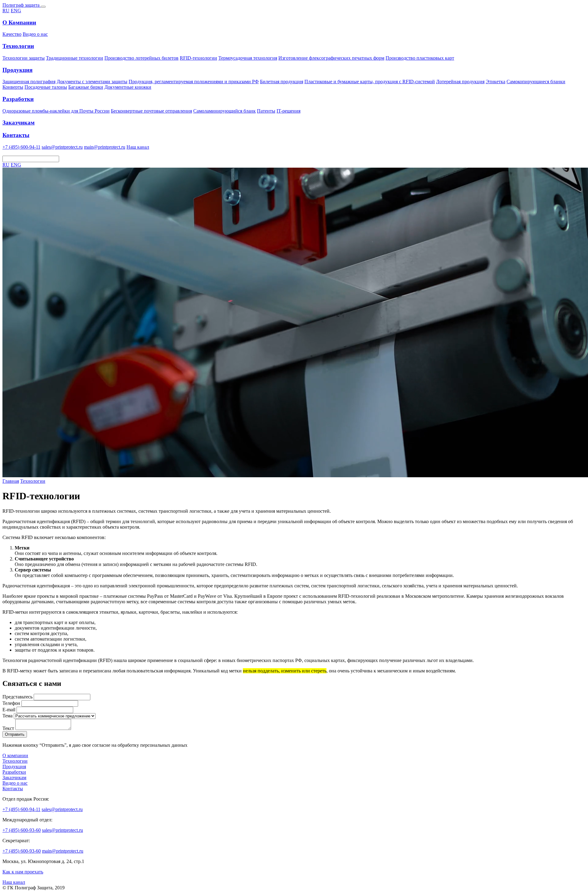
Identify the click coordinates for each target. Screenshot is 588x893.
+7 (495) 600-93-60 (21, 830)
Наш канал (137, 147)
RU (5, 10)
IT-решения (288, 110)
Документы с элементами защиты (92, 81)
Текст (8, 728)
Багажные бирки (85, 87)
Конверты (12, 87)
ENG (16, 10)
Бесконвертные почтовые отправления (151, 110)
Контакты (12, 788)
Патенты (266, 110)
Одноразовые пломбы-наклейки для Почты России (56, 110)
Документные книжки (127, 87)
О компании (15, 755)
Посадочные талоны (45, 87)
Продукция (14, 766)
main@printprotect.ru (104, 147)
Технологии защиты (23, 58)
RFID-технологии (198, 58)
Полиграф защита (21, 5)
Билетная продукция (281, 81)
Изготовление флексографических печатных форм (331, 58)
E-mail (8, 709)
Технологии (32, 481)
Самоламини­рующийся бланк (224, 110)
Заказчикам (14, 777)
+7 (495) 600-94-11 (21, 147)
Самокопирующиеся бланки (536, 81)
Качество (11, 34)
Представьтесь (17, 696)
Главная (10, 481)
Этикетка (495, 81)
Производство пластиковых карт (420, 58)
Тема (7, 715)
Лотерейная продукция (460, 81)
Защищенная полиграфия (28, 81)
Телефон (11, 703)
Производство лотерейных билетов (141, 58)
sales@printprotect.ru (62, 147)
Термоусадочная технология (247, 58)
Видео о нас (35, 34)
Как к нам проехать (22, 871)
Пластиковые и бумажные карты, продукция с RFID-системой (369, 81)
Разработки (14, 772)
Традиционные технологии (74, 58)
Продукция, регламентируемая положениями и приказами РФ (194, 81)
